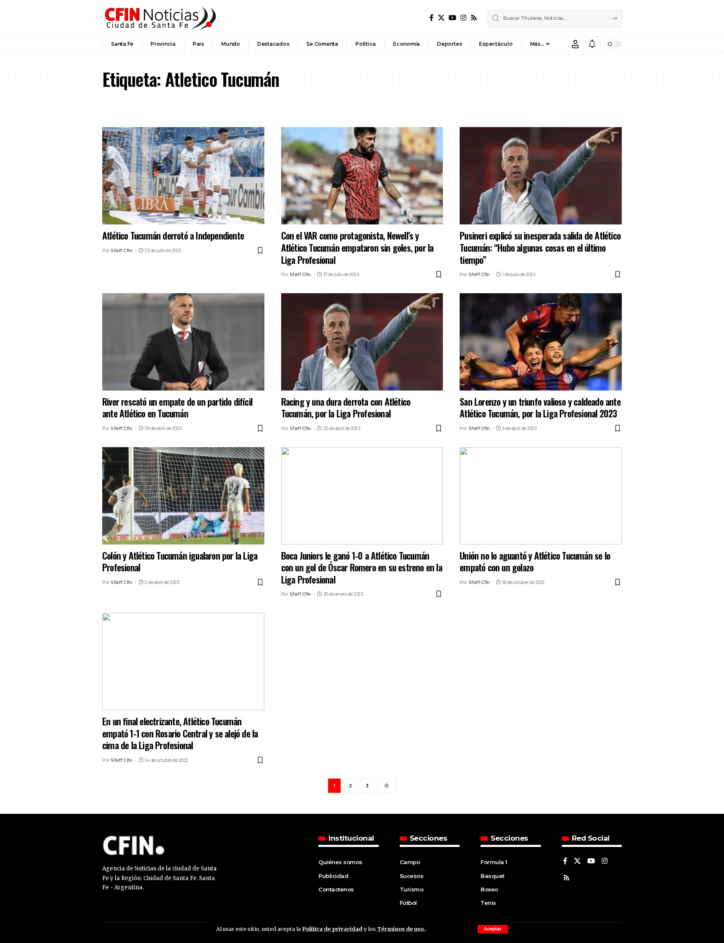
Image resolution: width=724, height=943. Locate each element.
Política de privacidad (332, 928)
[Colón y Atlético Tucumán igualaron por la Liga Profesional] (183, 495)
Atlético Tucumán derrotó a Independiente (173, 235)
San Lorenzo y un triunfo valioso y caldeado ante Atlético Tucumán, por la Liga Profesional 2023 (540, 407)
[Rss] (473, 17)
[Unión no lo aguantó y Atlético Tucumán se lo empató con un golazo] (541, 495)
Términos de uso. (400, 928)
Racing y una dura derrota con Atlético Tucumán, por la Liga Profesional (346, 407)
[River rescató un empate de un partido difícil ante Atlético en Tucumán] (183, 342)
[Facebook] (431, 17)
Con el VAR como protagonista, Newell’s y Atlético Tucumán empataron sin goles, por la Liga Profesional (357, 247)
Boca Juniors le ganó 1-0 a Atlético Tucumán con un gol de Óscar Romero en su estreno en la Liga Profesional (361, 567)
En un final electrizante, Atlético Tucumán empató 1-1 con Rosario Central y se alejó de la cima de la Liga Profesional (180, 733)
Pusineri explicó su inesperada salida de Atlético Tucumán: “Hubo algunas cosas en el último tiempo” (540, 247)
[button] (493, 929)
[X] (441, 17)
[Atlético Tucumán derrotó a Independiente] (183, 175)
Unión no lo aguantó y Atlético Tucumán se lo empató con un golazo (535, 561)
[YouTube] (452, 17)
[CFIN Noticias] (159, 18)
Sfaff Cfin (121, 250)
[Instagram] (463, 17)
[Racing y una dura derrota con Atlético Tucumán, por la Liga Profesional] (362, 342)
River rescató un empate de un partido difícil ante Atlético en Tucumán (177, 407)
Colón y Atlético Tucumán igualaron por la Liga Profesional (179, 561)
